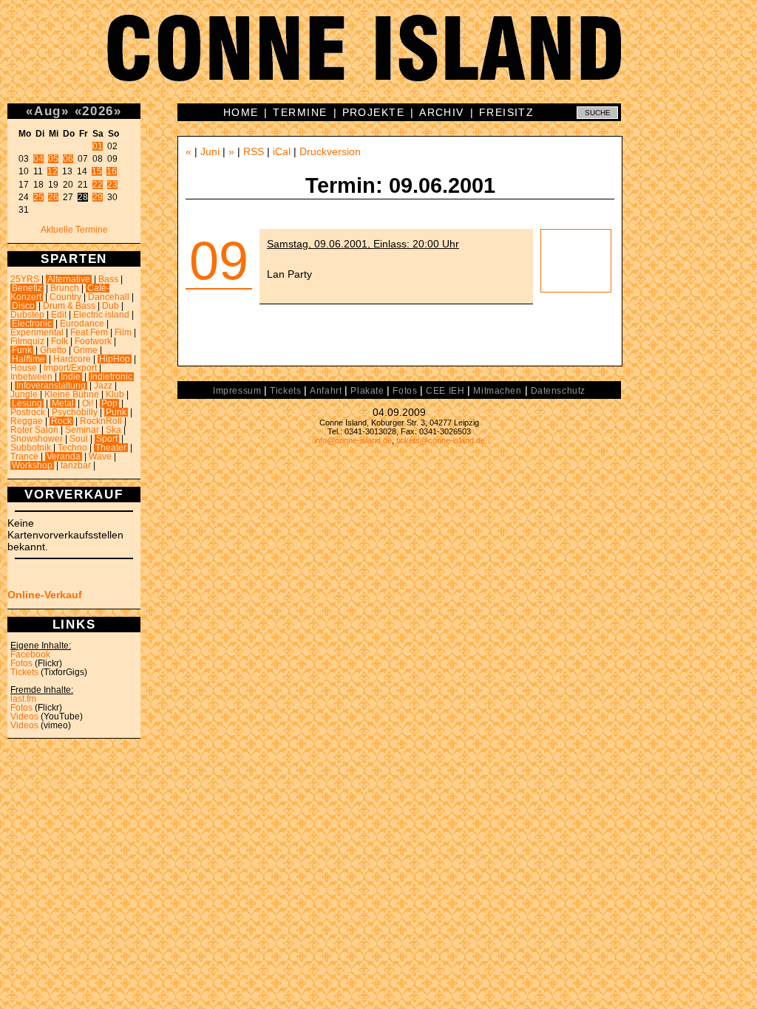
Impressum (237, 390)
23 (112, 184)
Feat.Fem (89, 332)
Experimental (37, 332)
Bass (108, 279)
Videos (24, 716)
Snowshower (36, 438)
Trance (24, 456)
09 (218, 260)
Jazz (103, 385)
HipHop (114, 359)
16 (111, 171)
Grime (85, 350)
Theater (110, 447)
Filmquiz (27, 341)
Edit (59, 314)
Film (123, 332)
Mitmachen (497, 390)
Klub (115, 394)
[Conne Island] (378, 59)
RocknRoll (101, 421)
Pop (109, 403)
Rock (61, 421)
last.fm (23, 698)
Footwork (93, 341)
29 (97, 197)
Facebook (30, 654)
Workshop (32, 465)
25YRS (24, 279)
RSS (253, 151)
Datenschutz (558, 390)
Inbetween (31, 376)
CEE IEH (445, 390)
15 (97, 171)
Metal (63, 403)
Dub (110, 305)
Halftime (28, 359)
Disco (23, 305)
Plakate (367, 390)
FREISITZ (506, 112)
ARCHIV (441, 112)
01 (97, 146)
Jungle (24, 394)
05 (53, 158)
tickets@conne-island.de (440, 440)
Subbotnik (30, 447)
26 (53, 197)
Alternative (68, 279)
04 (38, 158)
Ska (113, 429)
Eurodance (82, 323)
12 (52, 171)
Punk (116, 412)
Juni (210, 151)
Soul (78, 438)
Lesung (27, 403)
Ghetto (53, 350)
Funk (22, 350)
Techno (72, 447)
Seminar (82, 429)
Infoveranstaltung (51, 385)
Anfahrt (326, 390)
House (23, 367)
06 (68, 158)
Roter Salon (34, 429)
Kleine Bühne (71, 394)
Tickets (24, 672)
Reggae (26, 421)
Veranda (64, 456)
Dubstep (27, 314)
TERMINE (300, 112)
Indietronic (111, 376)
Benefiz (27, 288)
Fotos (21, 663)
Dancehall (108, 297)
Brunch (64, 288)
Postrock (27, 412)
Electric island (101, 314)
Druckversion (330, 151)
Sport (107, 438)
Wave (100, 456)
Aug (47, 110)
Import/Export (70, 367)
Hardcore (72, 359)
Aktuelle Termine (74, 229)
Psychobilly (75, 412)
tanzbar (76, 465)
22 (97, 184)
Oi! (87, 403)
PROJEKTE (373, 112)
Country (65, 297)
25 (38, 197)
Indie (71, 376)
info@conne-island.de (353, 440)
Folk (59, 341)
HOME (241, 112)
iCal (282, 151)
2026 (98, 110)
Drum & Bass (69, 305)
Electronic (32, 323)
